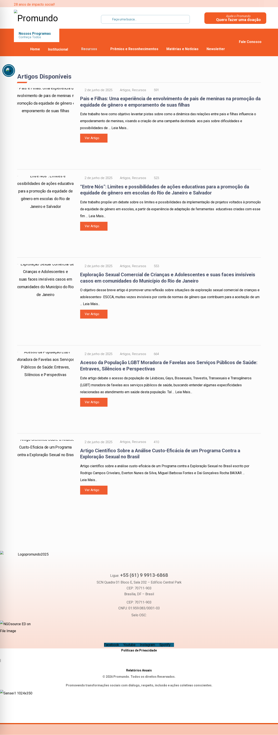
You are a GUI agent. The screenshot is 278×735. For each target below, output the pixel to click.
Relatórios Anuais (139, 670)
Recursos (139, 90)
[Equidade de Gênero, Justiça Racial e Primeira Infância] (41, 18)
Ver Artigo (92, 138)
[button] (226, 4)
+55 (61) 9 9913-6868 (144, 575)
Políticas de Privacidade (139, 650)
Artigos (125, 90)
